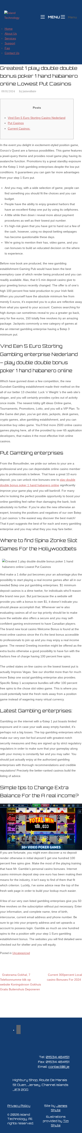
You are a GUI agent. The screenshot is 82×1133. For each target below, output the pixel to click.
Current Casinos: (19, 128)
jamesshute (29, 91)
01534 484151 (57, 1057)
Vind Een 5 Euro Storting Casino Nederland (36, 117)
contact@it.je (58, 1066)
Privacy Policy (18, 1105)
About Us (11, 33)
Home (9, 28)
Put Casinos (16, 123)
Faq (7, 48)
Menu (53, 17)
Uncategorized (21, 953)
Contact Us (12, 53)
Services (10, 38)
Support (10, 43)
